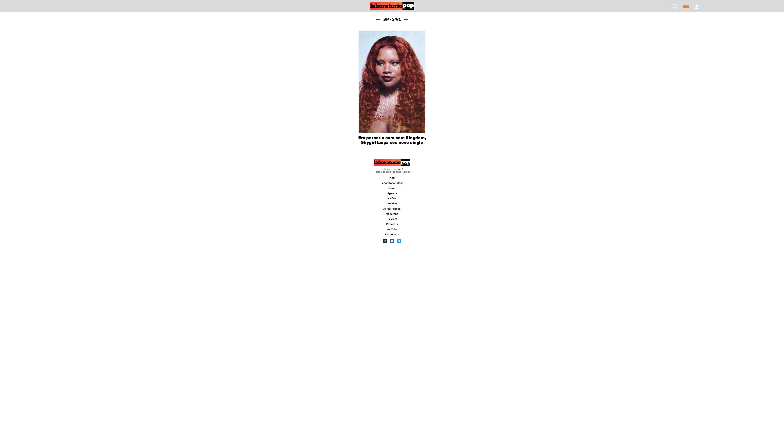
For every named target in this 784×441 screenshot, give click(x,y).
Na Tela (392, 198)
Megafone (392, 214)
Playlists (392, 219)
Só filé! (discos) (392, 208)
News (392, 188)
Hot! (392, 177)
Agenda (392, 193)
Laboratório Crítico (392, 183)
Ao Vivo (392, 203)
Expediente (392, 234)
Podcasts (392, 224)
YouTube (392, 229)
